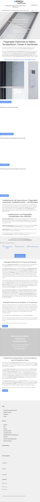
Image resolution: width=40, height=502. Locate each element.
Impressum (6, 436)
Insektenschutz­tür (4, 195)
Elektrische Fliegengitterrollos (7, 218)
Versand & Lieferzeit (7, 430)
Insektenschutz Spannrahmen (7, 134)
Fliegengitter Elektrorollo (6, 10)
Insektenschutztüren (6, 229)
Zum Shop (5, 326)
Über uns (5, 428)
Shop (5, 426)
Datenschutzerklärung (8, 440)
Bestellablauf (6, 414)
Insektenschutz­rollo (5, 164)
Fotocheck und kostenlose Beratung (10, 410)
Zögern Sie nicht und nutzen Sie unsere (20, 239)
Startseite (5, 424)
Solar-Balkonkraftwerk (15, 10)
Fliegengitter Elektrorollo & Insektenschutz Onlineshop (15, 6)
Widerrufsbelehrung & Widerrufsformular (11, 434)
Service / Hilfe (26, 10)
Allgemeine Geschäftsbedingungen (10, 438)
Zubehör (21, 10)
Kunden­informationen (8, 432)
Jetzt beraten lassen (20, 256)
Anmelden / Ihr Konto (7, 412)
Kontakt (5, 416)
